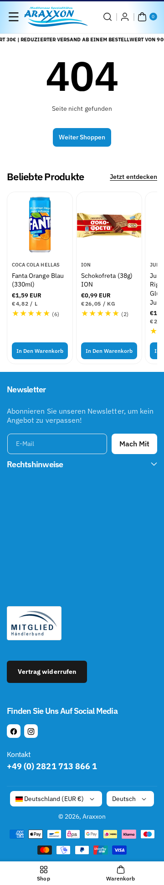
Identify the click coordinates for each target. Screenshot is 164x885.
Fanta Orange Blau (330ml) (38, 280)
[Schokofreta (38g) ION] (109, 224)
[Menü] (13, 17)
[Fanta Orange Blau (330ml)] (39, 224)
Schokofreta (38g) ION (107, 280)
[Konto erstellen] (125, 17)
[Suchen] (107, 17)
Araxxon (94, 816)
